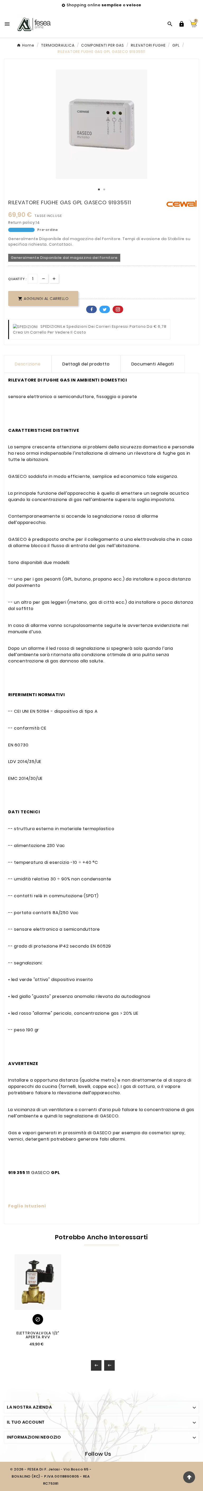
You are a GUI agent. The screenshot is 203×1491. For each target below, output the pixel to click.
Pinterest (118, 309)
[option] (101, 124)
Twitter (104, 309)
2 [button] (104, 189)
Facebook (91, 309)
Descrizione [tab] (28, 364)
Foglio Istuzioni (27, 1206)
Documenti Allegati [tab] (152, 364)
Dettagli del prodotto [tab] (86, 364)
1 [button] (99, 189)
